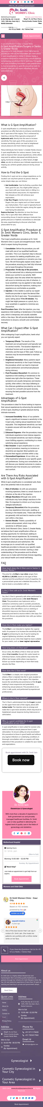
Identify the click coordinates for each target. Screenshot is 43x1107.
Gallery (4, 1010)
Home (4, 1003)
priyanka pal (17, 921)
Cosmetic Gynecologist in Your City (18, 1070)
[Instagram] (21, 2)
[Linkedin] (25, 2)
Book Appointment (21, 879)
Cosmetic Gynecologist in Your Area (18, 1081)
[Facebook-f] (11, 2)
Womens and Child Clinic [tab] (13, 887)
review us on (16, 913)
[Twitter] (15, 2)
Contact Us (5, 1014)
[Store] (32, 2)
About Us (5, 1006)
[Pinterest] (18, 2)
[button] (3, 36)
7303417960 (26, 952)
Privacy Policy (6, 1021)
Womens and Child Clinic (33, 17)
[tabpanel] (21, 864)
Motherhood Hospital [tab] (11, 842)
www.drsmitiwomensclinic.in (22, 1088)
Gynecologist (19, 1060)
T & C (4, 1017)
